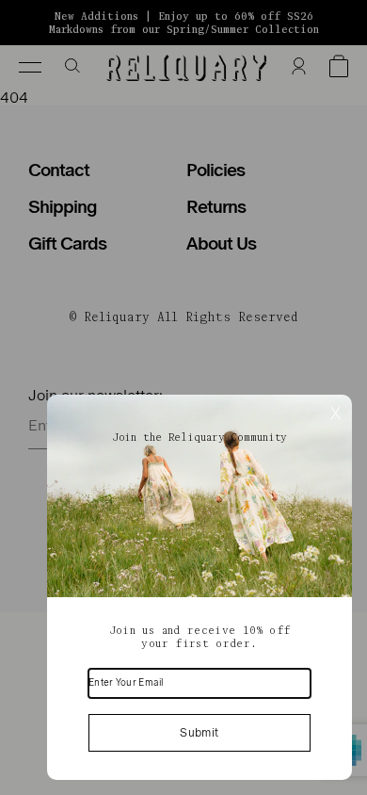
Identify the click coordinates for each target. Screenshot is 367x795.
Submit (199, 732)
